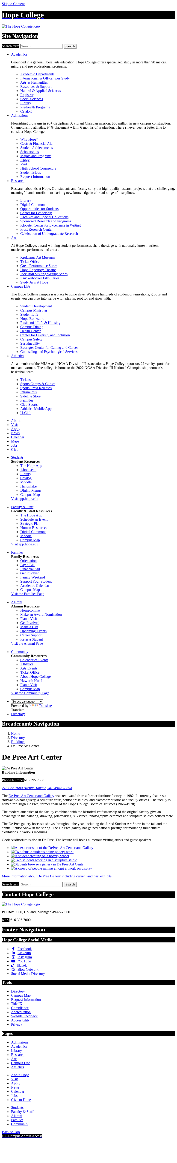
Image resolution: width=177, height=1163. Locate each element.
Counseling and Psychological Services (48, 352)
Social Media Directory (28, 974)
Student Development (36, 306)
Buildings (18, 742)
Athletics (17, 356)
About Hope (20, 1075)
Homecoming (30, 610)
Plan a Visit (28, 619)
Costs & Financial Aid (36, 143)
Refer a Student (31, 639)
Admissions (19, 115)
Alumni (16, 602)
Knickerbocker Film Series (39, 278)
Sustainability (30, 343)
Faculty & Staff (22, 507)
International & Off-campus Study (45, 78)
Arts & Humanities (34, 82)
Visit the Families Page (27, 594)
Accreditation (21, 1012)
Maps (15, 441)
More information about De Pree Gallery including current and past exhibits (57, 876)
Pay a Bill (27, 565)
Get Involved (29, 573)
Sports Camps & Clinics (37, 384)
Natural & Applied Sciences (40, 91)
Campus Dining (31, 327)
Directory (18, 714)
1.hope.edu (28, 470)
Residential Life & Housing (40, 323)
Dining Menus (30, 490)
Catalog (26, 111)
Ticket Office (29, 262)
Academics (19, 54)
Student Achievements (36, 148)
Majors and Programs (35, 156)
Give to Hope (21, 1100)
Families (17, 552)
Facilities (26, 400)
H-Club (25, 413)
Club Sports (29, 404)
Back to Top (11, 1132)
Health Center (30, 331)
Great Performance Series (38, 266)
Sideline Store (30, 396)
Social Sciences (31, 99)
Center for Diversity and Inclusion (45, 335)
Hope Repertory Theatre (38, 270)
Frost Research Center (36, 229)
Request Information (35, 177)
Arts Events (28, 668)
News (15, 433)
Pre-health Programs (35, 107)
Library (25, 103)
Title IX (16, 1004)
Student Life (29, 314)
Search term (10, 46)
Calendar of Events (34, 660)
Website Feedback (24, 1016)
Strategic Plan (30, 523)
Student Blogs (30, 172)
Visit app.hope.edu (24, 499)
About (15, 421)
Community (19, 652)
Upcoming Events (33, 631)
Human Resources (33, 528)
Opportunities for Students (39, 209)
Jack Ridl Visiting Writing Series (44, 274)
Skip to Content (13, 4)
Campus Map (30, 494)
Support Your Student (36, 581)
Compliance (20, 1008)
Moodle (26, 482)
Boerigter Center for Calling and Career (49, 347)
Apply (25, 160)
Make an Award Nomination (41, 614)
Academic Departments (37, 74)
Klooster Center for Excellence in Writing (50, 225)
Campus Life (20, 286)
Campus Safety (31, 339)
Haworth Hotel (31, 681)
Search (70, 46)
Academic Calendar (34, 585)
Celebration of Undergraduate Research (49, 233)
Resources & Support (35, 86)
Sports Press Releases (36, 388)
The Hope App (31, 466)
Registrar (26, 95)
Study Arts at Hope (34, 282)
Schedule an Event (33, 519)
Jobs (14, 445)
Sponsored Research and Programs (45, 221)
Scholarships (29, 152)
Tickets (25, 380)
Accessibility (20, 1020)
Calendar (17, 437)
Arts (14, 238)
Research (17, 181)
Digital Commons (33, 205)
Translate (45, 706)
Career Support (31, 635)
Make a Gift (29, 627)
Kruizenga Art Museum (37, 257)
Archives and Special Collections (44, 217)
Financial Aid (30, 569)
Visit (23, 164)
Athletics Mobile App (36, 409)
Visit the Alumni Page (27, 643)
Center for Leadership (36, 213)
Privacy (16, 1024)
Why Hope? (29, 139)
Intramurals (28, 392)
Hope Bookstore (32, 319)
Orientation (28, 561)
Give (14, 449)
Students (17, 457)
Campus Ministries (33, 310)
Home (15, 733)
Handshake (28, 486)
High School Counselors (38, 168)
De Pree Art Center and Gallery (31, 796)
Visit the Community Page (30, 693)
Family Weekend (32, 577)
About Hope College (35, 676)
